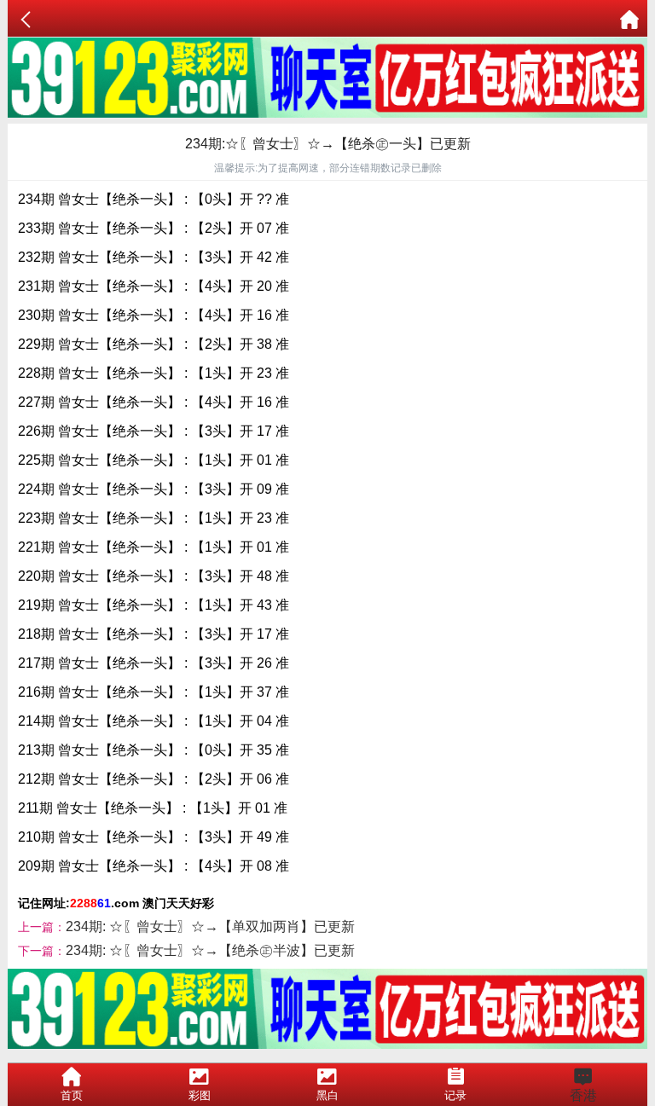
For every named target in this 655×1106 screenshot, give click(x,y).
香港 (583, 1095)
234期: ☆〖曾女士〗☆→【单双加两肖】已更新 (210, 926)
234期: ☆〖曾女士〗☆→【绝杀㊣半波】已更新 (210, 950)
